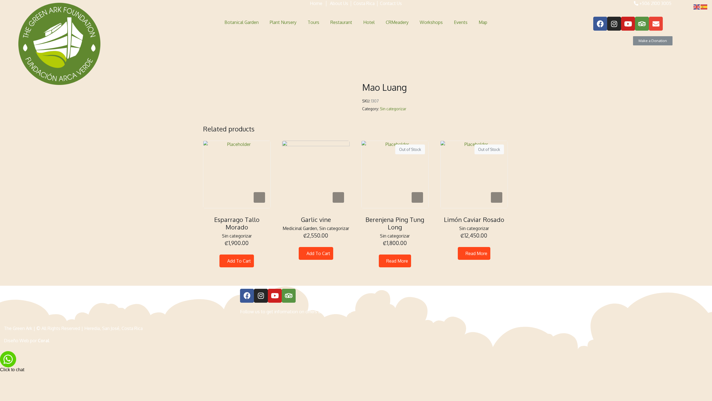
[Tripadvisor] (642, 24)
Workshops (431, 22)
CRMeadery (397, 22)
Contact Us (391, 3)
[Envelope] (656, 24)
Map (483, 22)
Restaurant (341, 22)
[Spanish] (704, 6)
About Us (339, 3)
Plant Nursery (283, 22)
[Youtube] (628, 24)
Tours (313, 22)
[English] (697, 6)
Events (461, 22)
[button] (653, 40)
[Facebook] (600, 24)
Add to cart (239, 261)
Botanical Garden (241, 22)
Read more (397, 261)
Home (316, 3)
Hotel (369, 22)
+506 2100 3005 (654, 3)
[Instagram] (614, 24)
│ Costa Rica (361, 3)
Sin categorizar (393, 108)
